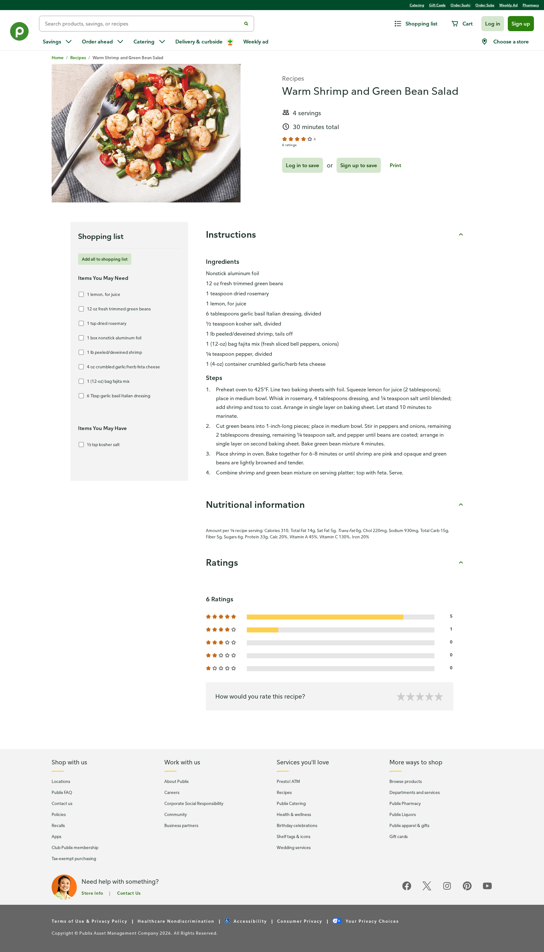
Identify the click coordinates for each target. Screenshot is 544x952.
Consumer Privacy (299, 921)
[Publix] (19, 32)
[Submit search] (246, 24)
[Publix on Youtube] (487, 889)
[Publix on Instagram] (447, 889)
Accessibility (249, 921)
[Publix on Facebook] (407, 889)
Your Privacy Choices (371, 921)
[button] (492, 23)
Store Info (92, 893)
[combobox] (142, 24)
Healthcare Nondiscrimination (176, 921)
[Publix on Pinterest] (467, 889)
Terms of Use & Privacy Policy (90, 921)
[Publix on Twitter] (427, 889)
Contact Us (129, 893)
